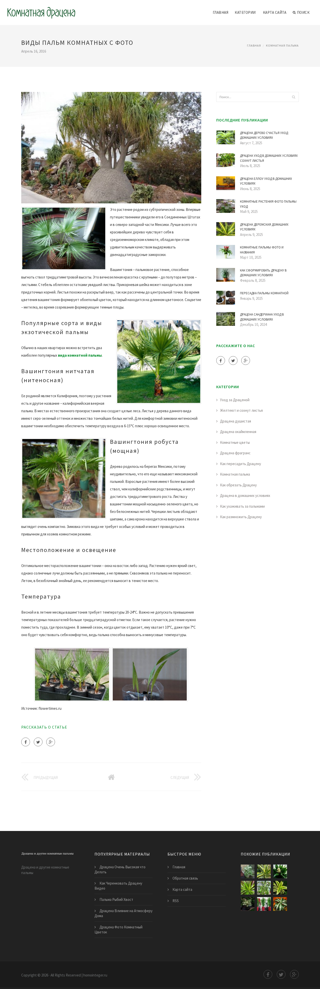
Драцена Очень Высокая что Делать (120, 869)
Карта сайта (274, 12)
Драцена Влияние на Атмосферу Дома (123, 913)
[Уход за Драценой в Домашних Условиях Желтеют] (264, 904)
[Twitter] (38, 742)
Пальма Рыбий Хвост (116, 899)
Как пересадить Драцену (240, 463)
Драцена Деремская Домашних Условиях (264, 227)
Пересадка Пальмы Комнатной (264, 293)
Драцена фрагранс (235, 453)
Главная (220, 12)
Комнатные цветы (235, 442)
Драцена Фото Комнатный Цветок (118, 929)
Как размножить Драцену (241, 516)
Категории (245, 12)
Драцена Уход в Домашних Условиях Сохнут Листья (269, 158)
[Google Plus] (50, 742)
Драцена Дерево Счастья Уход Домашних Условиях (264, 135)
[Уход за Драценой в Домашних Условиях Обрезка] (247, 904)
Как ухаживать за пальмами (242, 506)
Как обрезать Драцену (238, 485)
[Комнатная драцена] (41, 9)
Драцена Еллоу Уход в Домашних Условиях (266, 181)
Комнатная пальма (282, 45)
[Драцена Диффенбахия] (247, 871)
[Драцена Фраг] (280, 871)
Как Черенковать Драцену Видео (118, 886)
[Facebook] (25, 742)
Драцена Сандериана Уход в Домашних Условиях (262, 317)
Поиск (303, 12)
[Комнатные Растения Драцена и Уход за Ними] (280, 888)
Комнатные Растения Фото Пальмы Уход (268, 204)
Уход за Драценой (235, 399)
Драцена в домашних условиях (245, 495)
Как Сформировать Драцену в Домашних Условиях (263, 272)
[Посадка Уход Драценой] (264, 871)
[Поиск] (293, 97)
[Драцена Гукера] (264, 888)
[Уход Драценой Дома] (247, 888)
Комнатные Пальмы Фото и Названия (262, 249)
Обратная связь (185, 878)
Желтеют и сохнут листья (241, 410)
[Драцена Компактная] (280, 904)
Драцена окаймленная (238, 431)
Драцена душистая (235, 421)
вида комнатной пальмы (80, 355)
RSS (175, 900)
